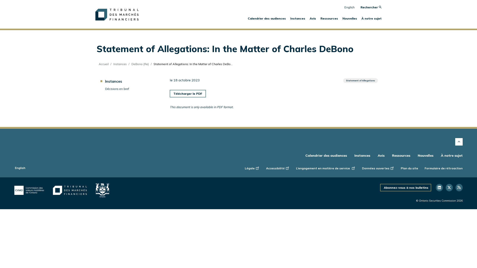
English (349, 7)
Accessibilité (275, 168)
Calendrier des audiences (267, 18)
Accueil (104, 64)
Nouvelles (425, 155)
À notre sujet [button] (371, 18)
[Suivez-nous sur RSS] (459, 187)
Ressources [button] (329, 18)
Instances (120, 64)
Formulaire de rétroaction (444, 168)
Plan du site (409, 168)
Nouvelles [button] (349, 18)
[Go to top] (459, 142)
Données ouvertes (375, 168)
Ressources (401, 155)
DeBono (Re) (140, 64)
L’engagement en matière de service (323, 168)
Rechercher (370, 7)
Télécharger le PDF (187, 93)
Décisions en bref (117, 89)
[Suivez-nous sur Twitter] (449, 187)
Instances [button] (297, 18)
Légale (250, 168)
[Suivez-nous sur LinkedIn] (439, 187)
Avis (313, 18)
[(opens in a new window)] (29, 190)
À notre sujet (452, 155)
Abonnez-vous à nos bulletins (406, 187)
